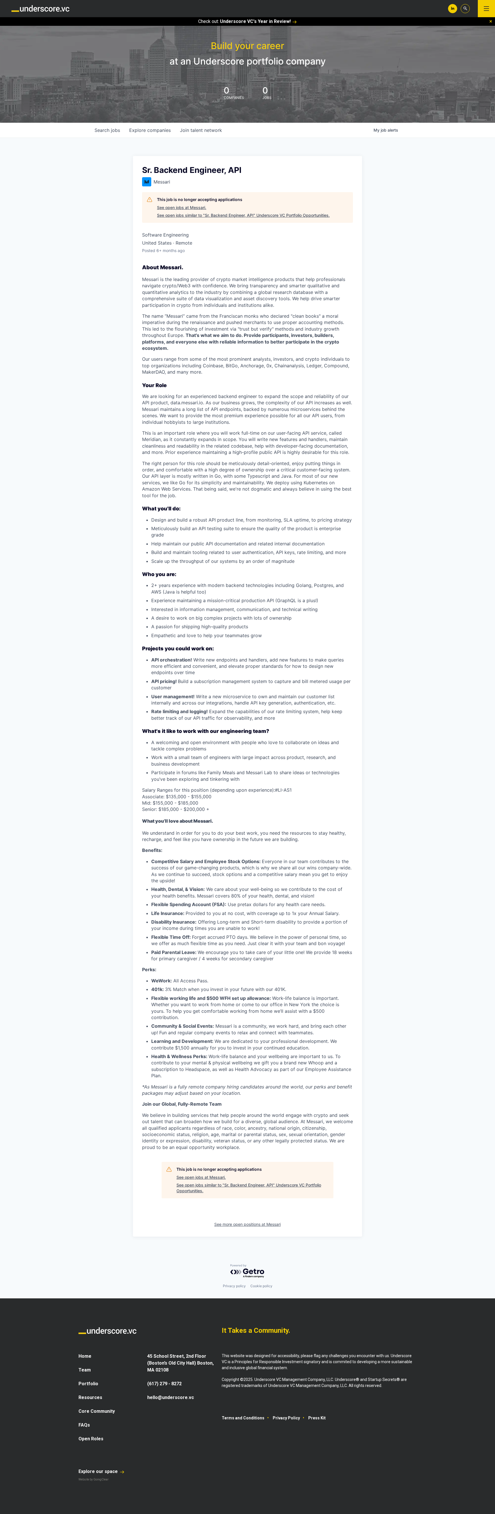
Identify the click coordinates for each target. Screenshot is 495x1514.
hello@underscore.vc (170, 1397)
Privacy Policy (286, 1418)
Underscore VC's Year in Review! (255, 21)
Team (84, 1370)
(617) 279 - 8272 (164, 1383)
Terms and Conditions (243, 1418)
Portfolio (88, 1383)
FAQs (84, 1425)
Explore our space (98, 1471)
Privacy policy (234, 1286)
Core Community (96, 1411)
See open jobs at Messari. (181, 207)
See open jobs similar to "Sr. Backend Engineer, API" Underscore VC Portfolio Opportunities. (243, 215)
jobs (107, 130)
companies (150, 130)
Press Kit (317, 1418)
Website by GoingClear (93, 1479)
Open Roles (90, 1438)
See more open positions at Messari (247, 1224)
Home (84, 1356)
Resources (90, 1397)
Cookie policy (261, 1286)
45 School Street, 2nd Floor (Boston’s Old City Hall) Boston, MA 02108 (180, 1363)
